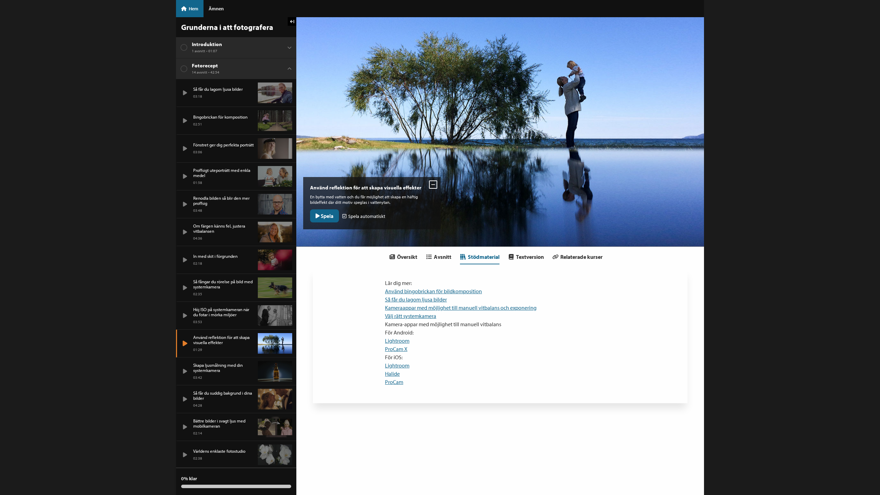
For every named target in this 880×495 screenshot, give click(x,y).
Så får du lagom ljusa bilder (416, 299)
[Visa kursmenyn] (292, 21)
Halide (392, 373)
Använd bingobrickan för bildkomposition (433, 291)
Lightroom (397, 340)
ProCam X (396, 348)
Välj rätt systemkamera (410, 315)
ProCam (394, 381)
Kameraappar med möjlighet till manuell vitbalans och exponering (461, 307)
